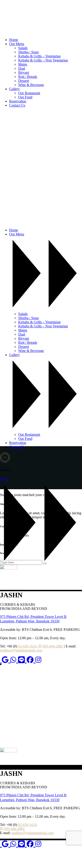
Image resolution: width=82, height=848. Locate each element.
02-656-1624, (28, 646)
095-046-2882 (52, 646)
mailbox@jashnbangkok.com (21, 650)
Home (4, 479)
